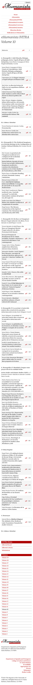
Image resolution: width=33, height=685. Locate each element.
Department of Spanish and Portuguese (18, 659)
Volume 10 (5, 609)
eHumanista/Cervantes (15, 22)
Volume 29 (5, 557)
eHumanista (16, 17)
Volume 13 (5, 601)
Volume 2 (5, 631)
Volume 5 (5, 623)
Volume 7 (5, 617)
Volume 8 (5, 615)
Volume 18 (5, 587)
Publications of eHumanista (15, 32)
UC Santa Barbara (25, 662)
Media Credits (26, 672)
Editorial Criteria (7, 547)
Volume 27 (5, 563)
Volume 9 (5, 612)
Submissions (6, 550)
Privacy (28, 668)
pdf (23, 50)
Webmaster (27, 670)
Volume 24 (5, 571)
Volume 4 (5, 626)
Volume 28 (5, 560)
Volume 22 (5, 576)
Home (16, 14)
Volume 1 (5, 634)
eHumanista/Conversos (15, 25)
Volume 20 (5, 582)
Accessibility (27, 664)
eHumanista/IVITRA (15, 20)
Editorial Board (7, 545)
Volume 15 (5, 596)
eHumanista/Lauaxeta (16, 27)
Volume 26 (5, 566)
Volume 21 (5, 579)
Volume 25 (5, 568)
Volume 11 (5, 606)
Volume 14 (5, 598)
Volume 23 (5, 574)
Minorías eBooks (15, 30)
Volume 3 (5, 628)
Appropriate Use (26, 666)
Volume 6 (5, 620)
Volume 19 (5, 585)
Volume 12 (5, 604)
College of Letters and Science (21, 661)
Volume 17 (5, 590)
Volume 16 (5, 593)
